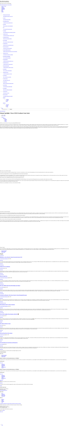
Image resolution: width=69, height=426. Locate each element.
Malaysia (7, 99)
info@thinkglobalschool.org (3, 390)
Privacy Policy (3, 395)
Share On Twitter (4, 251)
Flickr (2, 402)
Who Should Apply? (3, 366)
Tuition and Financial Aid (3, 364)
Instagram (3, 399)
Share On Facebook (4, 250)
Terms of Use (3, 394)
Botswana (7, 104)
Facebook (3, 401)
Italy (7, 101)
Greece (7, 106)
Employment (3, 396)
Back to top (1, 411)
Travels (2, 9)
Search (2, 11)
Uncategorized (2, 255)
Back (2, 108)
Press (5, 120)
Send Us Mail (3, 252)
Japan (7, 100)
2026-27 (4, 97)
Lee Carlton (3, 115)
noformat (3, 410)
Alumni (6, 121)
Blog (2, 10)
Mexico (7, 105)
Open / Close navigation (8, 4)
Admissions (3, 8)
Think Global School (2, 4)
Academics (3, 7)
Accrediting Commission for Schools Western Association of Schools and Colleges (10, 403)
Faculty (6, 119)
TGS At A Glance (4, 6)
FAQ (2, 393)
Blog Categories (4, 118)
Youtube (3, 400)
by (4, 258)
